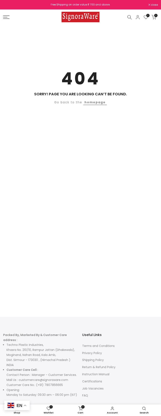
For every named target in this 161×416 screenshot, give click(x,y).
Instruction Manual (95, 374)
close (9, 5)
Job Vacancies (93, 388)
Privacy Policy (92, 353)
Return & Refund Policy (99, 367)
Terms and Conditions (98, 346)
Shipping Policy (93, 360)
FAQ (85, 395)
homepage (95, 102)
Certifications (92, 381)
